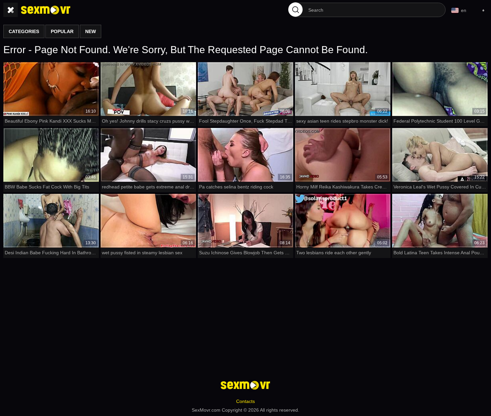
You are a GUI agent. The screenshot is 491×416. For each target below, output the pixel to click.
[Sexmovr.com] (45, 10)
